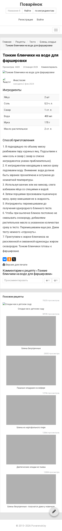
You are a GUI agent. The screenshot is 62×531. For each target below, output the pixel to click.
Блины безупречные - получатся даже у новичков (31, 506)
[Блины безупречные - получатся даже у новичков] (31, 489)
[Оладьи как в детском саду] (31, 304)
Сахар (7, 109)
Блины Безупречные (31, 348)
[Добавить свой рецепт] (54, 511)
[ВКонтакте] (5, 259)
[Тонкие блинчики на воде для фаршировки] (31, 72)
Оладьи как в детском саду (31, 309)
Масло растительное (16, 128)
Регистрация (26, 19)
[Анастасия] (7, 81)
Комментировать (49, 67)
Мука (7, 122)
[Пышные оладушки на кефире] (31, 370)
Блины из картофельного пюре (31, 427)
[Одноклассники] (9, 259)
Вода (7, 116)
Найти (27, 10)
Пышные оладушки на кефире (31, 388)
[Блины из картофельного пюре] (31, 410)
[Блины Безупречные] (31, 331)
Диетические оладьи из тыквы (31, 467)
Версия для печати (16, 264)
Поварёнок (31, 4)
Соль (7, 103)
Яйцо (7, 97)
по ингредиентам (44, 10)
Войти (40, 19)
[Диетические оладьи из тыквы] (31, 449)
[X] (14, 259)
